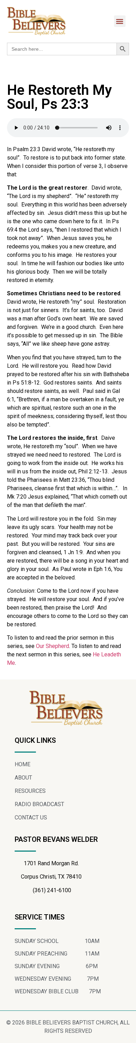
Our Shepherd (52, 646)
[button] (120, 21)
